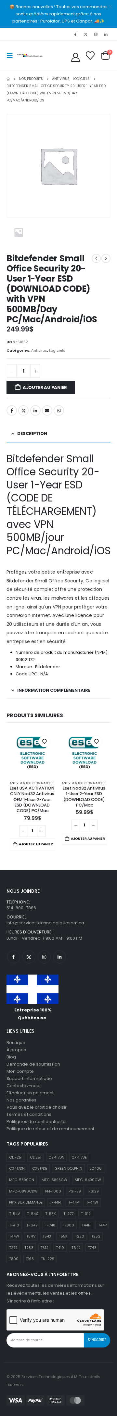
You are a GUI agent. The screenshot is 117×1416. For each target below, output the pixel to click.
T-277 (68, 1213)
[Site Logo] (30, 55)
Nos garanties (21, 1100)
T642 (76, 1247)
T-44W (92, 1202)
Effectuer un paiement (30, 1093)
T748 (92, 1247)
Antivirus (39, 350)
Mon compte (20, 1071)
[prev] (96, 258)
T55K (63, 1236)
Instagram (44, 956)
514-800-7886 (21, 908)
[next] (105, 258)
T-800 (68, 1225)
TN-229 (47, 1258)
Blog (11, 1057)
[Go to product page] (32, 753)
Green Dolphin (69, 1168)
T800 (14, 1258)
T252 (95, 1236)
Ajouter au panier (45, 387)
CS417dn (56, 1157)
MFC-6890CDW (23, 1191)
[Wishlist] (90, 55)
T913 (29, 1258)
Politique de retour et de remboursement (50, 1129)
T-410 (14, 1225)
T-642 (31, 1225)
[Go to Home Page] (8, 79)
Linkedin (59, 956)
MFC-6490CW (88, 1179)
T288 (28, 1247)
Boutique (16, 1042)
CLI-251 (15, 1157)
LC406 (96, 1168)
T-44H (55, 1202)
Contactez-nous (24, 1086)
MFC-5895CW (55, 1179)
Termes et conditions (28, 1114)
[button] (11, 55)
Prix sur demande (26, 1202)
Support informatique (29, 1078)
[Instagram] (96, 34)
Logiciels (57, 350)
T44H (86, 1225)
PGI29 (93, 1191)
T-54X (32, 1213)
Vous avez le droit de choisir (36, 1107)
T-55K (50, 1213)
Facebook (11, 410)
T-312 (86, 1213)
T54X (47, 1236)
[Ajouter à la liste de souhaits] (44, 741)
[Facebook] (75, 34)
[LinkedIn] (106, 34)
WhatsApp (59, 410)
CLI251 (35, 1157)
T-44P (73, 1202)
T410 (60, 1247)
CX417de (79, 1157)
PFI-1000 (53, 1191)
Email (47, 410)
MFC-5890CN (21, 1179)
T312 (44, 1247)
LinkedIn (35, 410)
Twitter (23, 410)
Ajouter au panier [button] (36, 844)
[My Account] (76, 57)
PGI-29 (75, 1191)
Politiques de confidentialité (36, 1121)
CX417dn (17, 1168)
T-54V (14, 1213)
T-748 (50, 1225)
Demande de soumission (33, 1064)
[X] (85, 34)
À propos (16, 1050)
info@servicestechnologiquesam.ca (45, 923)
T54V (30, 1236)
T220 (79, 1236)
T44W (14, 1236)
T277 (13, 1247)
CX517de (39, 1168)
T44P (102, 1225)
